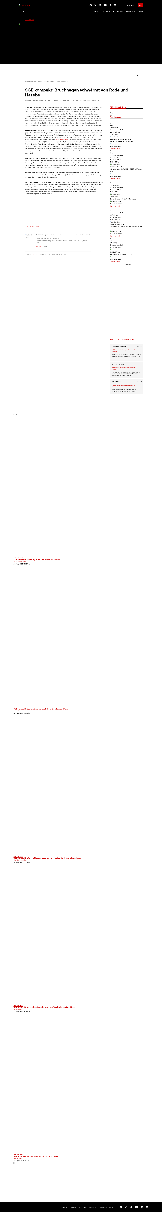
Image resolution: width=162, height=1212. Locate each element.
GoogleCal (116, 148)
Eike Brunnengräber (20, 860)
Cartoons (130, 12)
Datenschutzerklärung (106, 1207)
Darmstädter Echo (62, 139)
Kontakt (64, 1207)
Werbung (82, 1207)
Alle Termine (127, 264)
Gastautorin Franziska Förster (37, 100)
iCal (111, 148)
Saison (106, 12)
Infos (140, 12)
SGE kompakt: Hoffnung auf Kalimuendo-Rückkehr (124, 350)
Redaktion (73, 1207)
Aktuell (97, 12)
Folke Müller (18, 1009)
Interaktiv (118, 12)
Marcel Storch (72, 100)
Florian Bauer (56, 100)
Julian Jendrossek (20, 562)
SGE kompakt (29, 19)
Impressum (92, 1207)
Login (140, 5)
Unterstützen (131, 5)
